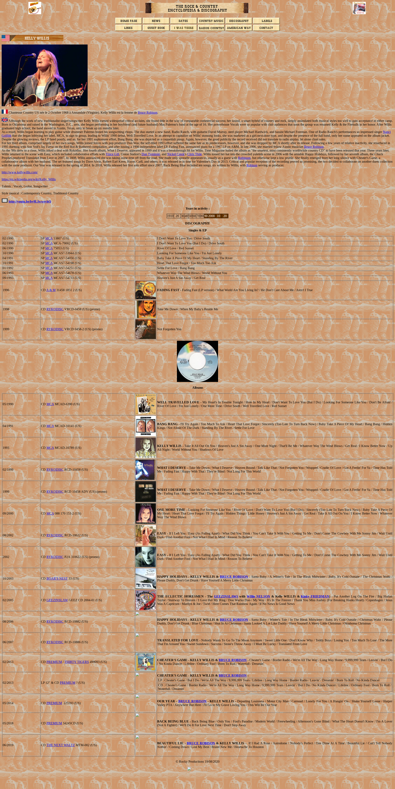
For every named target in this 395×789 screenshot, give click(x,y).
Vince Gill (112, 154)
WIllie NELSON (258, 596)
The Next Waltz (60, 745)
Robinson (244, 158)
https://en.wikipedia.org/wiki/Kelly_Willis (29, 179)
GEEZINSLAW (57, 600)
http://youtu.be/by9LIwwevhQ (30, 201)
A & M (51, 290)
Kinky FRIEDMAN (315, 596)
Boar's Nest (57, 578)
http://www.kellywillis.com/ (20, 172)
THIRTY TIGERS (76, 662)
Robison (251, 165)
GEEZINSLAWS (226, 596)
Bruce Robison (147, 112)
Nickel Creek (176, 154)
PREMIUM (54, 662)
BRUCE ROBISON (234, 576)
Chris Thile (194, 154)
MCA (49, 238)
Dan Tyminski (151, 154)
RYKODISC (55, 309)
